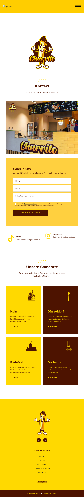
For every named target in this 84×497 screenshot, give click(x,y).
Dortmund (55, 362)
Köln (13, 311)
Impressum (42, 472)
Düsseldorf (56, 311)
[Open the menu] (78, 6)
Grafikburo (35, 493)
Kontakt (42, 456)
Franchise (42, 460)
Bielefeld (16, 362)
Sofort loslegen (42, 464)
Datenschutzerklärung (42, 468)
